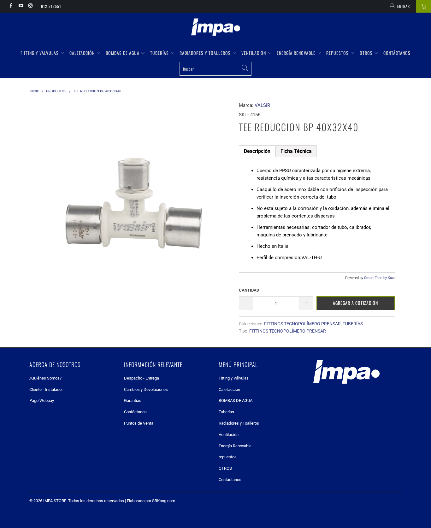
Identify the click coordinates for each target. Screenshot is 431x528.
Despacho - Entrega (141, 378)
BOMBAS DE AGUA (123, 52)
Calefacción (82, 52)
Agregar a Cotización (355, 302)
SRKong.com (163, 500)
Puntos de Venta (138, 423)
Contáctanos (396, 52)
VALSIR (262, 105)
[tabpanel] (317, 215)
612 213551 (51, 6)
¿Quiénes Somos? (45, 378)
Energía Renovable (297, 52)
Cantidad (249, 290)
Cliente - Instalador (46, 389)
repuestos (338, 52)
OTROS (367, 52)
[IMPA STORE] (215, 28)
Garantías (132, 400)
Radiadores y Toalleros (206, 52)
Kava (391, 278)
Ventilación (254, 52)
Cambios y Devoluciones (146, 389)
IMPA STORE (54, 500)
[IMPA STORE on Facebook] (10, 6)
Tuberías (160, 52)
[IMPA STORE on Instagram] (30, 6)
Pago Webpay (41, 400)
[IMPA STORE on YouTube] (20, 6)
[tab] (257, 151)
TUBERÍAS (353, 323)
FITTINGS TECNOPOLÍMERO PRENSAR (302, 323)
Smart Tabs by (376, 278)
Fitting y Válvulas (40, 52)
